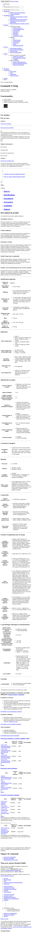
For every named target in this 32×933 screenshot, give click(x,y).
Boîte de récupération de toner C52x (6, 788)
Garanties (15, 59)
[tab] (17, 191)
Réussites (6, 900)
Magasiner (6, 68)
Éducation (15, 33)
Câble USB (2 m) (5, 828)
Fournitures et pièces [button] (9, 15)
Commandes (13, 74)
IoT (14, 38)
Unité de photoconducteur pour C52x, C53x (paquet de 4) (6, 778)
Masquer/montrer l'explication (16, 694)
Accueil (6, 78)
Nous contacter (7, 892)
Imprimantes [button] (7, 11)
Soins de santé (16, 30)
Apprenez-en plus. (13, 721)
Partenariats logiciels (18, 45)
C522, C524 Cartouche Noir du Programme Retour (5, 761)
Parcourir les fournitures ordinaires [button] (10, 795)
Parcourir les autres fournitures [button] (9, 768)
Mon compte (13, 71)
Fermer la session (14, 75)
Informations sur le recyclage (11, 859)
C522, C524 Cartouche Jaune (5, 812)
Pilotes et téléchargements (19, 62)
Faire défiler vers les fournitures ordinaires (11, 724)
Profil (11, 73)
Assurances (16, 31)
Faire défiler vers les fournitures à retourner (11, 711)
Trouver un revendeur (9, 894)
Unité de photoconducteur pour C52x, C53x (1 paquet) (6, 784)
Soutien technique (8, 886)
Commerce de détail (18, 36)
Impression (15, 42)
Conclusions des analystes (10, 889)
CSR (5, 881)
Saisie (14, 44)
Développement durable (9, 897)
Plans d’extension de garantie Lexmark (19, 23)
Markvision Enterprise (18, 64)
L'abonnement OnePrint (16, 48)
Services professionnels (15, 52)
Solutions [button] (6, 25)
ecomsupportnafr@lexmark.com (13, 870)
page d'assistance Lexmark (7, 875)
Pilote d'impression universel (20, 63)
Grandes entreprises (15, 14)
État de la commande (9, 858)
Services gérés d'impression (16, 49)
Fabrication (16, 34)
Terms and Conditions (9, 914)
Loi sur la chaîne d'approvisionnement (13, 882)
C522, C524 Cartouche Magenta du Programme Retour (5, 751)
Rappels (6, 916)
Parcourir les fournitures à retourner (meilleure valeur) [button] (15, 738)
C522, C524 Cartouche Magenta (4, 803)
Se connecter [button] (7, 70)
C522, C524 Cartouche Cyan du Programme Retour (5, 756)
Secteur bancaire (17, 27)
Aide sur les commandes (10, 857)
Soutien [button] (5, 53)
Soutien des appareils (18, 56)
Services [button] (6, 47)
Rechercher (6, 7)
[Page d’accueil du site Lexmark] (14, 1)
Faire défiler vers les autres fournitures (10, 735)
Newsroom (6, 883)
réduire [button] (2, 765)
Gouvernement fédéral (18, 29)
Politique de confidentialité (10, 913)
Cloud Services (17, 40)
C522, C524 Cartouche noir (4, 809)
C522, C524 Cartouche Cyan (5, 806)
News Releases (7, 879)
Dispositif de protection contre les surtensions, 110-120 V (5, 831)
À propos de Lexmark (9, 887)
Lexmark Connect (8, 896)
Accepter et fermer (5, 931)
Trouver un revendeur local (7, 160)
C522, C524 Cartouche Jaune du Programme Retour (6, 746)
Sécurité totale (16, 41)
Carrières (6, 890)
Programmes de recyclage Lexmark (18, 19)
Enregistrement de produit (19, 58)
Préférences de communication (11, 898)
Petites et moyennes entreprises (17, 12)
